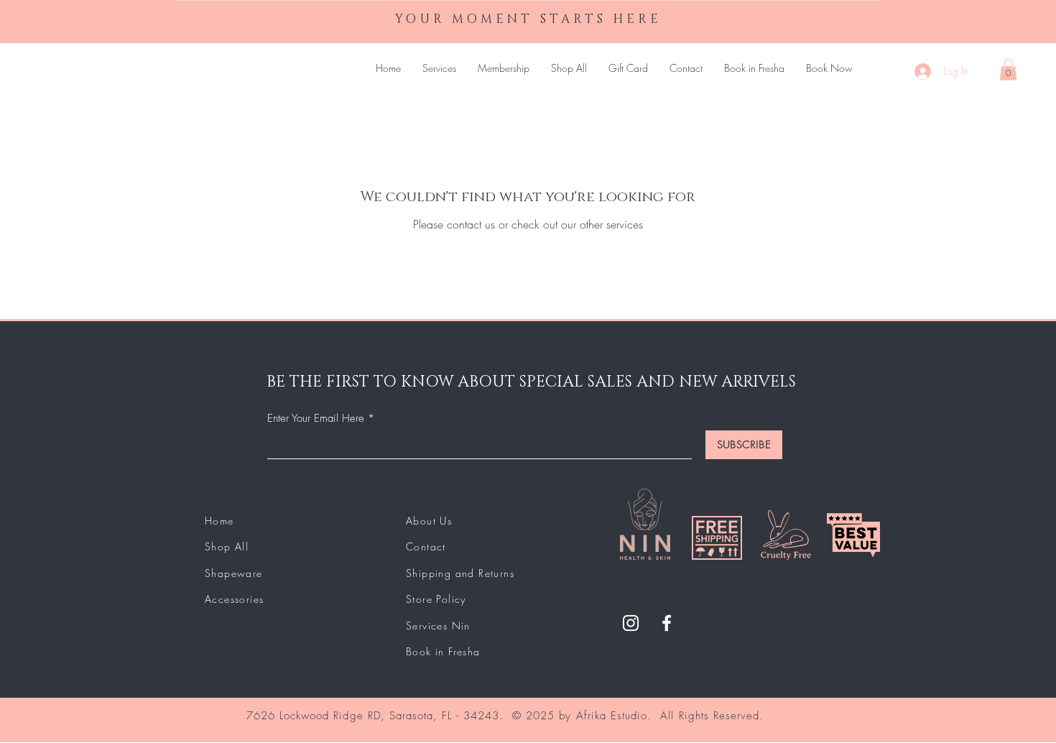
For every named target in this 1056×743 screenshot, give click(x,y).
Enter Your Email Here (315, 418)
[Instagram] (631, 623)
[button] (1008, 69)
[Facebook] (666, 623)
